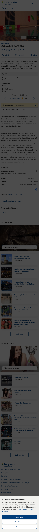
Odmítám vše (19, 522)
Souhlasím (19, 517)
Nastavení (19, 527)
